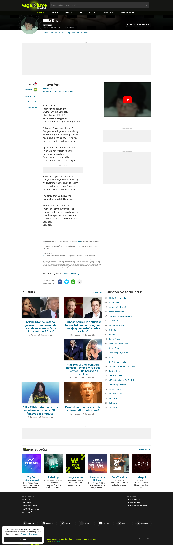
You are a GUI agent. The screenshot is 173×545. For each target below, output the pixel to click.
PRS (79, 242)
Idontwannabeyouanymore (120, 316)
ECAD (44, 256)
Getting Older (114, 371)
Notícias (93, 12)
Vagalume (34, 5)
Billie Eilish (52, 20)
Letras (45, 33)
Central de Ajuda (134, 499)
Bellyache (113, 403)
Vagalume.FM (127, 12)
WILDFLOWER (114, 302)
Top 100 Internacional (31, 509)
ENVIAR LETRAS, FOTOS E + (140, 25)
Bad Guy (112, 334)
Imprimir (31, 108)
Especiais (26, 499)
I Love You (113, 321)
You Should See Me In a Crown (122, 366)
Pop (44, 25)
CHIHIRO (112, 330)
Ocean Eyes (114, 348)
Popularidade (73, 33)
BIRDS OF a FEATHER (118, 298)
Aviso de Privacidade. (30, 534)
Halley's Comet (115, 389)
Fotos (61, 33)
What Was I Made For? (118, 343)
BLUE (111, 357)
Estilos (68, 12)
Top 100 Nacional (29, 506)
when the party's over (118, 353)
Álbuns (54, 33)
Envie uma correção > (73, 273)
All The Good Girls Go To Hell (121, 380)
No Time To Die (115, 394)
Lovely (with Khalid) (117, 307)
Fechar (23, 539)
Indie (50, 25)
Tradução (28, 89)
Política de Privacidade (137, 506)
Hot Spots (109, 12)
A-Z (80, 12)
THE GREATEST (115, 375)
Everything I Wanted (117, 385)
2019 (54, 253)
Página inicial (47, 28)
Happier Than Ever (117, 325)
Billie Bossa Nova (116, 312)
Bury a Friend (114, 339)
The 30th (113, 407)
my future (113, 398)
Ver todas (96, 292)
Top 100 (54, 12)
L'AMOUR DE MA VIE (117, 362)
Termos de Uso (133, 503)
